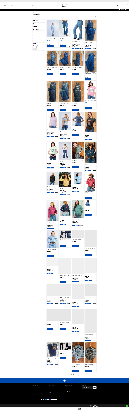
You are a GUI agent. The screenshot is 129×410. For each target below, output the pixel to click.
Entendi (79, 408)
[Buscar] (32, 5)
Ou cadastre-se (121, 5)
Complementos (51, 390)
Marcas (50, 387)
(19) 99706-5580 (67, 387)
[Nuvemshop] (93, 405)
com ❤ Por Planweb (95, 406)
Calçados (50, 392)
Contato (34, 392)
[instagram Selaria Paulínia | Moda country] (64, 381)
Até (37, 45)
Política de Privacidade (36, 394)
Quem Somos (35, 387)
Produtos (34, 390)
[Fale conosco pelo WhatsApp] (127, 405)
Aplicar (35, 48)
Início (33, 12)
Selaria (50, 394)
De (33, 45)
